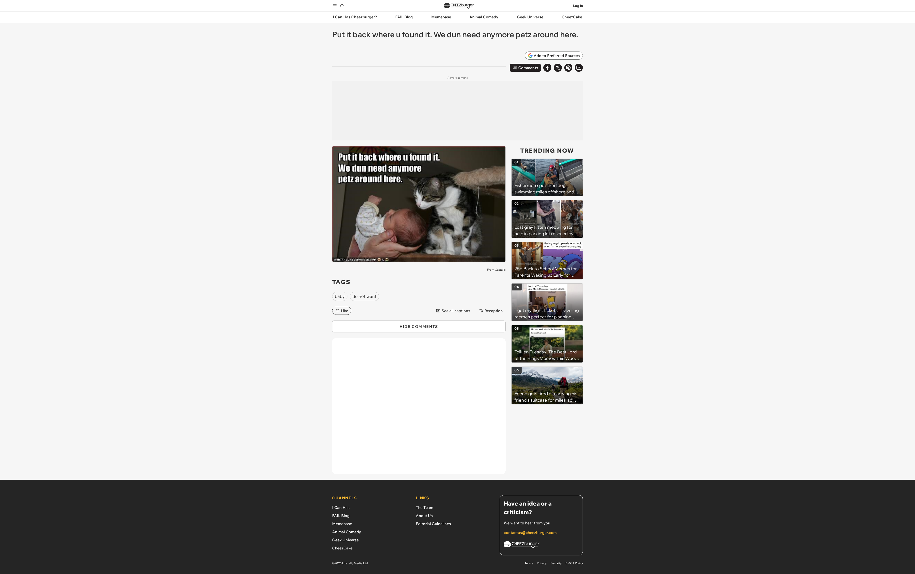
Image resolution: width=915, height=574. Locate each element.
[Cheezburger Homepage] (458, 6)
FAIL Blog (341, 515)
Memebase (342, 523)
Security (556, 563)
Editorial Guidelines (433, 523)
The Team (424, 507)
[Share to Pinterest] (568, 68)
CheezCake (342, 548)
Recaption (493, 310)
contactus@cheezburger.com (530, 532)
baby (340, 296)
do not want (364, 296)
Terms (529, 563)
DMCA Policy (574, 563)
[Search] (342, 5)
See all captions (456, 310)
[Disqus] (419, 408)
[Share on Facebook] (547, 68)
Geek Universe (345, 540)
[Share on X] (558, 68)
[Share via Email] (579, 68)
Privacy (542, 563)
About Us (424, 515)
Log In (578, 6)
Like (344, 310)
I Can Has (341, 507)
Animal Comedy (346, 531)
